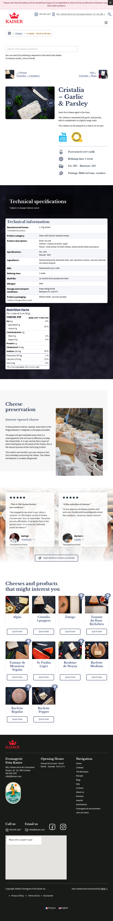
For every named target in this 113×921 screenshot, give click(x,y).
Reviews (80, 796)
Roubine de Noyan (70, 664)
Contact (79, 788)
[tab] (28, 115)
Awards (79, 800)
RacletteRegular (17, 710)
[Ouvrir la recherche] (109, 14)
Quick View (17, 631)
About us (80, 792)
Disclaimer (48, 895)
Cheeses (79, 767)
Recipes (79, 775)
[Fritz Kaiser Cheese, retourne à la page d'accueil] (12, 743)
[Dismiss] (110, 2)
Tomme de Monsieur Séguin (17, 666)
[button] (56, 558)
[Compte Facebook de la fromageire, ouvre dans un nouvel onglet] (52, 826)
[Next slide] (51, 103)
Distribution (81, 804)
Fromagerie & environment (88, 808)
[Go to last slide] (9, 103)
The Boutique (82, 771)
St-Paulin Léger (44, 664)
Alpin (17, 617)
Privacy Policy (17, 895)
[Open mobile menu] (106, 22)
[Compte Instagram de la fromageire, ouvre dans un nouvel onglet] (63, 826)
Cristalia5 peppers (44, 618)
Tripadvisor (26, 539)
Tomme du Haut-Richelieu (97, 620)
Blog (78, 780)
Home (79, 763)
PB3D (103, 888)
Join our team (82, 812)
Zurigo (70, 617)
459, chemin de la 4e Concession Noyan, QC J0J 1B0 (79, 14)
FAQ (78, 784)
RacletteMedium (96, 664)
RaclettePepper (44, 710)
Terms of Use (34, 895)
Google (77, 539)
